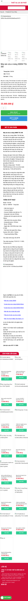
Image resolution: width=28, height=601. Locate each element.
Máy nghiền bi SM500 (20, 528)
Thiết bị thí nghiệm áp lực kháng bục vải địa (21, 424)
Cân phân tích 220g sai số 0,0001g (6, 450)
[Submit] (22, 8)
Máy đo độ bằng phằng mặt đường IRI (6, 553)
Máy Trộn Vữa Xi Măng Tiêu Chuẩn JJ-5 (13, 318)
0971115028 (14, 118)
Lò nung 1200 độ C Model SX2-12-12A (5, 424)
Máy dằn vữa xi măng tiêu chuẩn (12, 311)
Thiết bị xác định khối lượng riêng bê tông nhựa (21, 503)
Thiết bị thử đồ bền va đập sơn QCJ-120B (20, 372)
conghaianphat (10, 580)
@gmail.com (17, 580)
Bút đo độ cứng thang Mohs (20, 450)
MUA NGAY (14, 112)
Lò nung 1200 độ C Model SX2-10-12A (20, 399)
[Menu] (4, 7)
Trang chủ (2, 12)
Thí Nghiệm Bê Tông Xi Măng (11, 12)
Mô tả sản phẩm (10, 127)
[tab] (14, 127)
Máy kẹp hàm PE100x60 (6, 528)
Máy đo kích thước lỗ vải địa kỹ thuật (21, 476)
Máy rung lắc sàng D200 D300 (6, 399)
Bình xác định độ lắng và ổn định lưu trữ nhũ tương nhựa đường (6, 477)
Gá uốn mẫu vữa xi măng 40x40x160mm (14, 308)
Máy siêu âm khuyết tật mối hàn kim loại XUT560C (6, 373)
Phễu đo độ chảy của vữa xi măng (12, 315)
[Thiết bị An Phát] (6, 2)
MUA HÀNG (7, 378)
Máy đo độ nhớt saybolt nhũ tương (6, 503)
